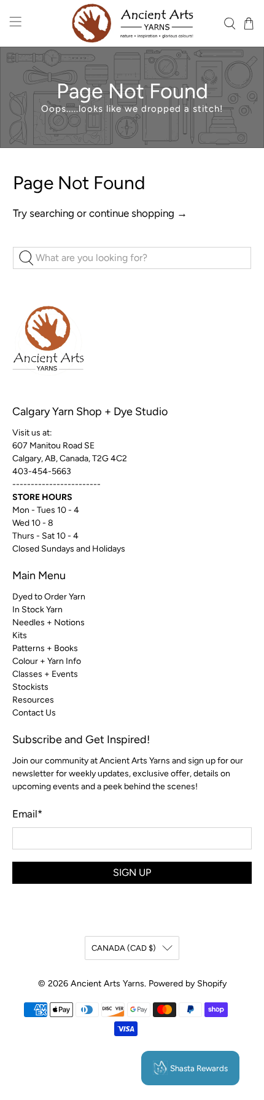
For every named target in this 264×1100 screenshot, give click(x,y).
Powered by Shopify (188, 983)
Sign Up (132, 872)
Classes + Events (45, 674)
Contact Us (34, 713)
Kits (19, 635)
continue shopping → (138, 213)
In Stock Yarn (37, 609)
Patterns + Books (45, 648)
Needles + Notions (48, 622)
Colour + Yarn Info (46, 661)
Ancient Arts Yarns (107, 983)
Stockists (30, 687)
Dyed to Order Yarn (48, 596)
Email (27, 814)
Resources (33, 700)
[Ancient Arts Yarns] (132, 23)
